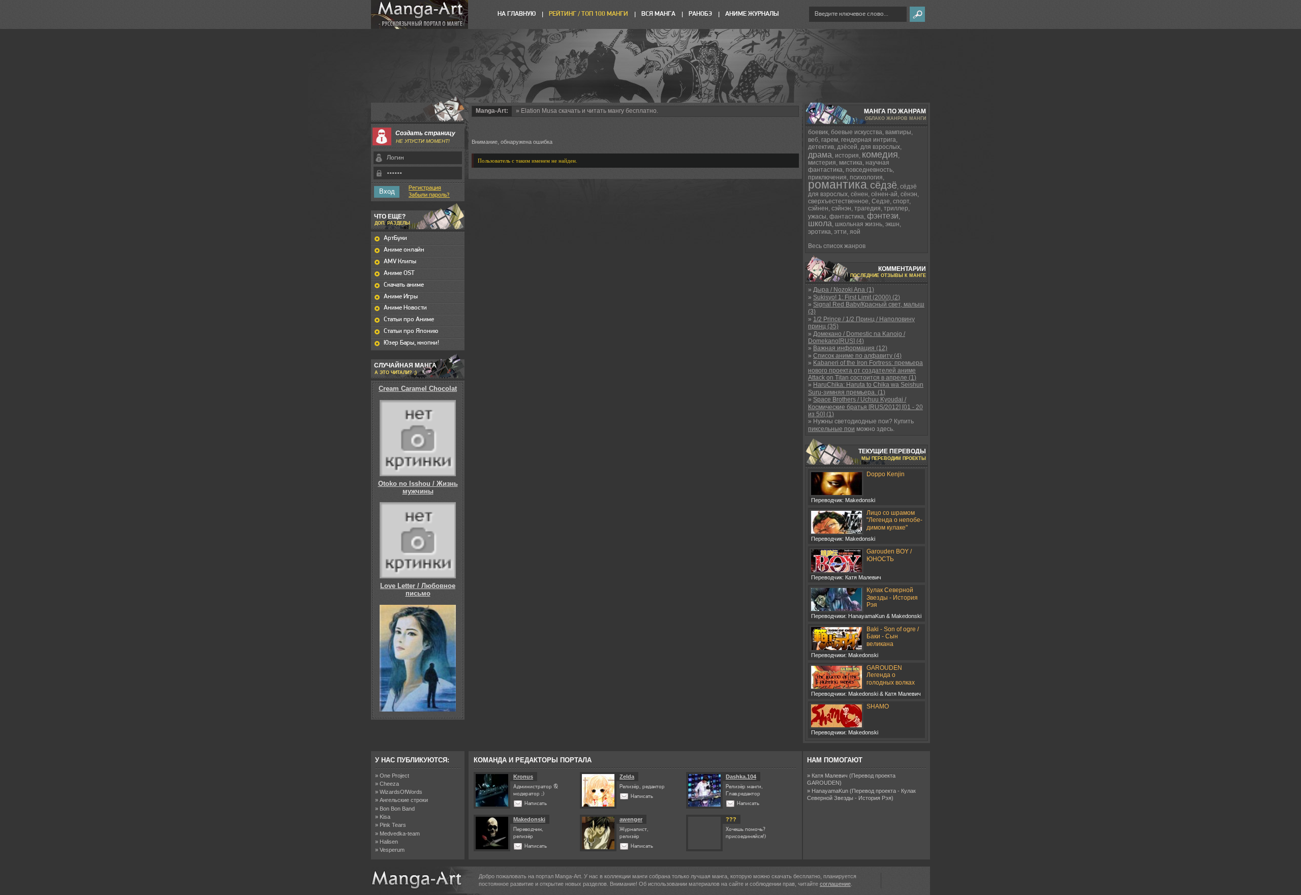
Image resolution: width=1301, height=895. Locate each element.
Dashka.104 (741, 777)
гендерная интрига (868, 139)
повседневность (869, 169)
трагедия (867, 208)
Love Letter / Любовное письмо (417, 589)
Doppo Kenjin (885, 474)
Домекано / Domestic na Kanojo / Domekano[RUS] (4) (856, 337)
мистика (850, 162)
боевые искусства (856, 132)
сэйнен (818, 208)
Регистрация (425, 188)
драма (820, 154)
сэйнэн (841, 208)
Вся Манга (658, 14)
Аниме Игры (401, 296)
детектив (821, 146)
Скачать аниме (404, 285)
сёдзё (883, 185)
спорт (901, 201)
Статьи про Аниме (409, 319)
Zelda (626, 777)
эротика (819, 231)
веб (813, 139)
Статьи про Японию (411, 331)
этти (840, 231)
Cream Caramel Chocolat (418, 388)
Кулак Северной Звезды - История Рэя (892, 597)
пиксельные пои (831, 429)
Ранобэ (700, 14)
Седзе (881, 201)
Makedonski (529, 819)
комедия (880, 154)
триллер (896, 208)
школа (820, 223)
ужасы (817, 216)
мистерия (822, 162)
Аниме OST (399, 273)
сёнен (859, 194)
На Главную (517, 14)
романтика (837, 184)
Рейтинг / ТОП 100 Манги (588, 14)
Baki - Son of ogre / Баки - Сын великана (892, 636)
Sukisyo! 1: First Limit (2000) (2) (856, 297)
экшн (892, 224)
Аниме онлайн (404, 249)
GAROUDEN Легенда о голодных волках (890, 675)
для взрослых (880, 146)
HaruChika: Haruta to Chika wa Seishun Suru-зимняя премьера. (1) (865, 388)
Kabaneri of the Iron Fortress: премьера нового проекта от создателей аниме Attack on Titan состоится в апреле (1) (865, 370)
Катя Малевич (830, 776)
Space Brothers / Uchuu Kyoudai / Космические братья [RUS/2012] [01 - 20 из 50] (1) (865, 407)
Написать (535, 804)
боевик (818, 132)
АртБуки (395, 238)
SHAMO (877, 706)
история (847, 155)
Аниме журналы (752, 14)
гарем (829, 139)
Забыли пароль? (429, 195)
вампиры (898, 132)
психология (866, 177)
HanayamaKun (830, 791)
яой (855, 231)
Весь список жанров (836, 246)
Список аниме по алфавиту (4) (857, 355)
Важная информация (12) (850, 348)
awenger (630, 819)
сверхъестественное (838, 201)
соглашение (835, 884)
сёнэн (909, 194)
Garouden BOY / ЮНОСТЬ (889, 555)
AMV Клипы (400, 261)
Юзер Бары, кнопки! (411, 343)
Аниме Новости (405, 307)
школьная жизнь (858, 224)
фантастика (846, 216)
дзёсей (847, 146)
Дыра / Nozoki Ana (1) (843, 289)
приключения (827, 177)
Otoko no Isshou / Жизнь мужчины (418, 487)
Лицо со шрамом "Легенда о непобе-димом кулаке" (894, 520)
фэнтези (883, 215)
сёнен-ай (884, 194)
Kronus (523, 777)
